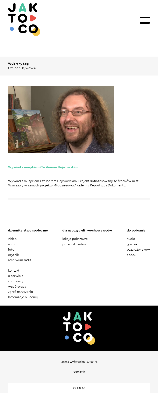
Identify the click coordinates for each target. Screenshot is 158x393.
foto (11, 249)
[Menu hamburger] (145, 20)
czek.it (81, 387)
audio (12, 244)
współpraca (17, 286)
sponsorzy (15, 281)
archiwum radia (19, 260)
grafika (132, 244)
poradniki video (74, 244)
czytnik (13, 255)
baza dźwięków (138, 249)
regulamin (79, 371)
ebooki (132, 255)
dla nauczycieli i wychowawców (87, 230)
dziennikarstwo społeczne (28, 230)
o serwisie (15, 276)
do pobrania (136, 230)
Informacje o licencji (23, 297)
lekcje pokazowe (75, 239)
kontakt (13, 270)
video (12, 239)
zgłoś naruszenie (20, 291)
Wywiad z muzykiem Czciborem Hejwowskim (43, 167)
